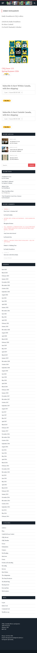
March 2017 (5, 424)
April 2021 (4, 320)
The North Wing (6, 581)
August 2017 (5, 409)
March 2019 (5, 355)
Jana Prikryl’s (16, 149)
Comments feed (6, 609)
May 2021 (4, 317)
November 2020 (6, 329)
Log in (3, 602)
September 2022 (6, 291)
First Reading (5, 553)
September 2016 (6, 443)
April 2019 (4, 352)
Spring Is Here (14, 158)
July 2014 (4, 510)
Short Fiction (5, 572)
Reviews (4, 569)
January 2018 (5, 393)
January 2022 (5, 307)
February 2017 (5, 428)
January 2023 (5, 279)
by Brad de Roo (8, 237)
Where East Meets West (7, 191)
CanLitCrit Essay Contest (8, 534)
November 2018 (6, 361)
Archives (4, 528)
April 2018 (4, 383)
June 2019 (4, 345)
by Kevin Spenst (6, 197)
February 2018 (5, 390)
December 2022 (6, 282)
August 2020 (5, 333)
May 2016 (4, 456)
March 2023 (5, 272)
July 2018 (4, 374)
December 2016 (6, 434)
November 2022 (6, 285)
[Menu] (3, 3)
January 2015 (5, 494)
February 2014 (5, 516)
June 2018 (4, 377)
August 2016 (5, 447)
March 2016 (5, 462)
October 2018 (5, 364)
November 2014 (6, 500)
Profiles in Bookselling (7, 562)
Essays (3, 543)
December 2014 (6, 497)
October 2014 (5, 503)
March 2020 (5, 339)
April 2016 (4, 459)
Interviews (4, 556)
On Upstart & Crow (15, 141)
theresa (6, 209)
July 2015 (4, 475)
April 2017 (4, 421)
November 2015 (6, 472)
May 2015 (4, 481)
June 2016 (4, 453)
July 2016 (4, 450)
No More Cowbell (7, 24)
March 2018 (5, 386)
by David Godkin (8, 215)
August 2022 (5, 295)
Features (4, 550)
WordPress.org (5, 612)
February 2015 (5, 491)
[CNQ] (19, 3)
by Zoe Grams (13, 143)
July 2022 (4, 298)
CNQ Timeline (5, 540)
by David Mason (14, 159)
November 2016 (6, 437)
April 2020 (4, 336)
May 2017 (4, 418)
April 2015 (4, 484)
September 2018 (6, 367)
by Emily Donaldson (9, 249)
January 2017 (5, 431)
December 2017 (6, 396)
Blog (3, 531)
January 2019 (5, 358)
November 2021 (6, 310)
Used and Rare (5, 588)
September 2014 (6, 507)
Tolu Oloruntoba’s (11, 196)
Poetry (3, 559)
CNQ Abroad (5, 537)
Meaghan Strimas (8, 223)
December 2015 (6, 469)
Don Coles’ (10, 211)
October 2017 (5, 402)
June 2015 (4, 478)
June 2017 (4, 415)
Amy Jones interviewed (10, 233)
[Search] (34, 3)
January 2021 (5, 326)
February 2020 (5, 342)
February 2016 (5, 465)
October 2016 (5, 440)
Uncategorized (5, 585)
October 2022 (5, 288)
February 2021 (5, 323)
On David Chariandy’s (11, 27)
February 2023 (5, 276)
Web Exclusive (5, 591)
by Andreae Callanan (15, 151)
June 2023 (4, 269)
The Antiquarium (6, 575)
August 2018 (5, 371)
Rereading (4, 566)
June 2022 (4, 301)
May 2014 (4, 513)
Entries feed (5, 606)
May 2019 (4, 348)
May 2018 (4, 380)
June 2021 (4, 314)
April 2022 (4, 304)
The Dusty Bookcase (7, 578)
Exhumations (5, 547)
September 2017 (6, 405)
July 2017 (4, 412)
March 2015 (5, 488)
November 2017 (6, 399)
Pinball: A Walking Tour (10, 245)
